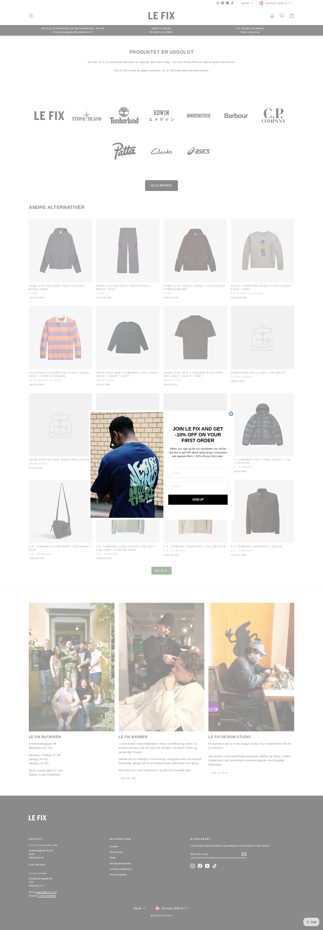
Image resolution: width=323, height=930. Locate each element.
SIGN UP (198, 499)
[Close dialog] (231, 414)
